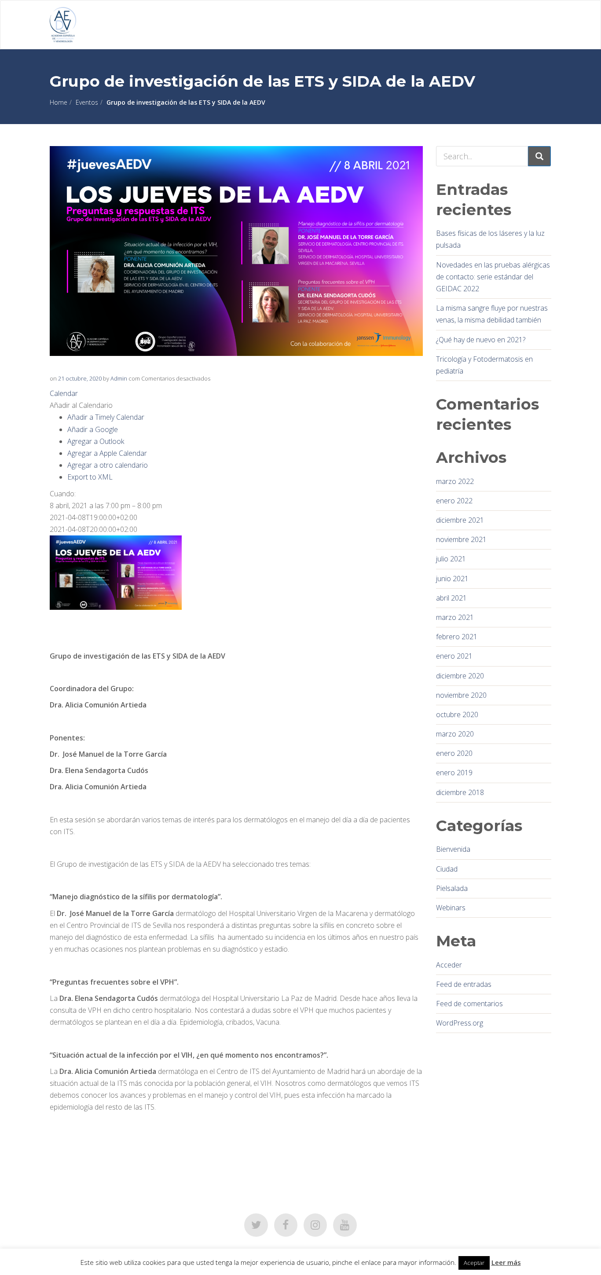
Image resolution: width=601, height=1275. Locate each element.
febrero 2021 (456, 636)
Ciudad (447, 869)
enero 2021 (454, 656)
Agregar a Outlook (95, 441)
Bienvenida (453, 849)
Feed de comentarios (469, 1003)
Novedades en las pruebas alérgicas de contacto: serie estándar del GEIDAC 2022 (493, 276)
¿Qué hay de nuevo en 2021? (480, 339)
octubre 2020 (457, 714)
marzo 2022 (455, 481)
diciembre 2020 (460, 676)
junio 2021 (452, 578)
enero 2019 (454, 772)
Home (58, 102)
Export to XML (90, 477)
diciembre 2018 (460, 792)
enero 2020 (454, 753)
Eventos (87, 102)
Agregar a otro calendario (107, 465)
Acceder (449, 965)
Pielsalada (452, 888)
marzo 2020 (455, 734)
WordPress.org (459, 1023)
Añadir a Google (92, 429)
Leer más (506, 1262)
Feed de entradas (463, 984)
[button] (81, 405)
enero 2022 (454, 501)
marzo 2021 (455, 617)
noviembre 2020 (461, 695)
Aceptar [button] (474, 1263)
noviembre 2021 (461, 539)
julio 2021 (451, 559)
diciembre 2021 (460, 520)
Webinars (450, 907)
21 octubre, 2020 (80, 378)
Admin (118, 378)
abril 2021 (451, 598)
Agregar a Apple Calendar (107, 453)
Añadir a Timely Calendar (105, 417)
